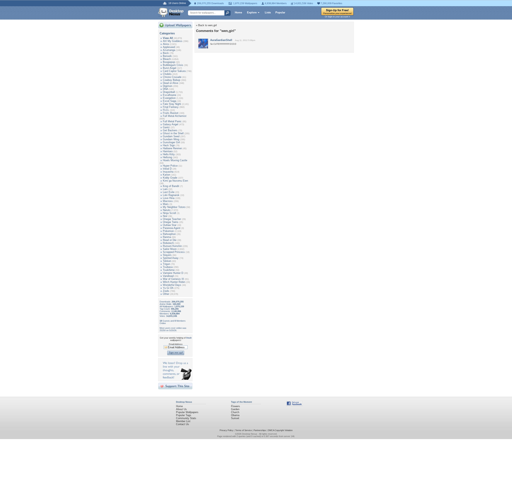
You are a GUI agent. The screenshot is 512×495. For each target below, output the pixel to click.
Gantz (166, 127)
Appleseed (169, 47)
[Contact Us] (176, 378)
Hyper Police (170, 165)
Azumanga (169, 50)
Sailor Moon (170, 249)
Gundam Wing (171, 139)
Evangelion (169, 97)
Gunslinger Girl (171, 142)
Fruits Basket (170, 112)
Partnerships (260, 430)
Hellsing (167, 157)
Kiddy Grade (170, 177)
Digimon (167, 85)
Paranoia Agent (171, 228)
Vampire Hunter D (173, 272)
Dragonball (169, 91)
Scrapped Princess (174, 251)
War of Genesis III (173, 278)
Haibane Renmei (172, 148)
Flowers (235, 406)
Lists (268, 12)
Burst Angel (169, 68)
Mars (166, 204)
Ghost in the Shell (173, 133)
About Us (181, 409)
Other (166, 293)
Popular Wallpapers (187, 412)
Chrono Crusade (172, 77)
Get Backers (170, 130)
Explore (252, 12)
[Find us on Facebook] (294, 405)
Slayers (167, 254)
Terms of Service (243, 430)
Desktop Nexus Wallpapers (171, 12)
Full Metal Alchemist (174, 115)
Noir (165, 216)
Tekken (167, 260)
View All (168, 38)
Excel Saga (169, 100)
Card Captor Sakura (174, 71)
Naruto (166, 210)
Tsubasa (168, 266)
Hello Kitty (169, 154)
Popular (280, 12)
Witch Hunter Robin (174, 281)
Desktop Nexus (249, 434)
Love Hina (168, 198)
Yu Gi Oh (168, 287)
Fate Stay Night (172, 103)
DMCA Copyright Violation (280, 430)
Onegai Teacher (172, 219)
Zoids (166, 290)
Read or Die (169, 240)
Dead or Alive (170, 83)
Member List (183, 421)
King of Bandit (171, 186)
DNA (165, 88)
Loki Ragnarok (171, 195)
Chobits (167, 74)
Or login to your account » (337, 16)
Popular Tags (183, 415)
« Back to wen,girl (206, 25)
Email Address (176, 344)
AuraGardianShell (221, 40)
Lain (165, 189)
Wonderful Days (172, 284)
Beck (166, 53)
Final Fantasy (171, 106)
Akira (166, 44)
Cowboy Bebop (171, 80)
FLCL (166, 109)
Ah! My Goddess (172, 41)
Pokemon (168, 231)
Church (235, 412)
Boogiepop (169, 62)
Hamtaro (168, 151)
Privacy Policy (226, 430)
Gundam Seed (171, 136)
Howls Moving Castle (175, 160)
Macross (168, 201)
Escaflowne (169, 94)
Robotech (168, 243)
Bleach (167, 59)
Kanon (166, 174)
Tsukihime (169, 269)
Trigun (166, 263)
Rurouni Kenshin (172, 246)
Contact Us (182, 424)
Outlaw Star (169, 225)
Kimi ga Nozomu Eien (175, 180)
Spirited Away (171, 257)
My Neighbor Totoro (174, 207)
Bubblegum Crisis (173, 65)
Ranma (167, 237)
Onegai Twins (170, 222)
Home (238, 12)
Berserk (167, 56)
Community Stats (186, 418)
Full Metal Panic (172, 121)
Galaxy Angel (170, 124)
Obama (235, 415)
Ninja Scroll (169, 213)
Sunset (235, 418)
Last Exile (168, 192)
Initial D (167, 168)
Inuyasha (168, 171)
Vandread (168, 275)
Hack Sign (169, 145)
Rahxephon (169, 234)
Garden (235, 409)
